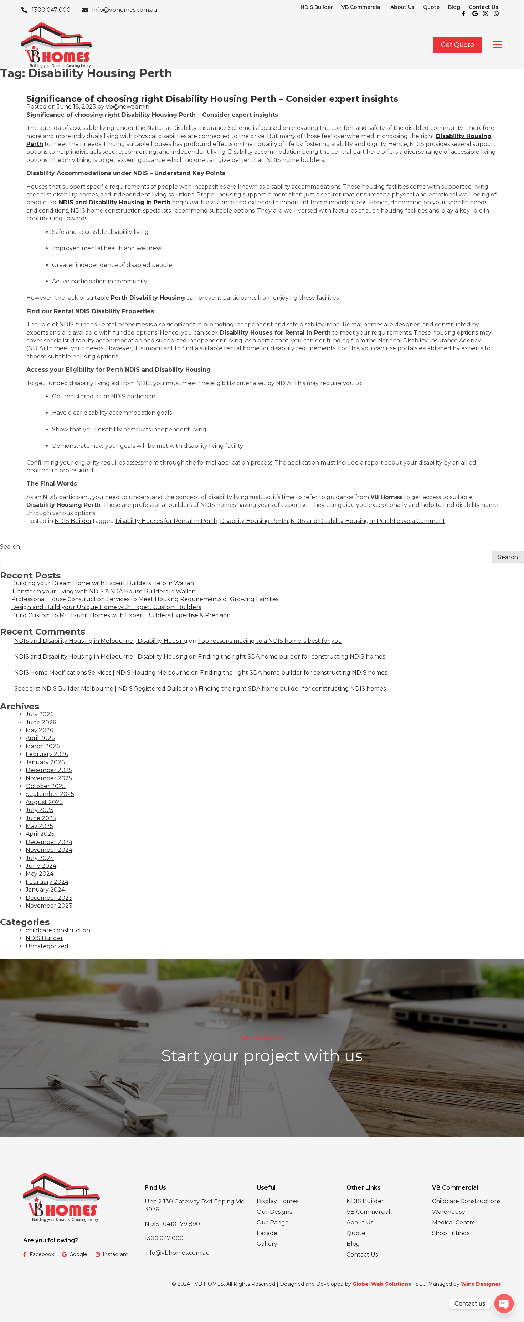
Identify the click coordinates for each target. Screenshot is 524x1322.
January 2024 (45, 889)
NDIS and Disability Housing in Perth (114, 202)
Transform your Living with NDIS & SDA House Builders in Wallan (103, 591)
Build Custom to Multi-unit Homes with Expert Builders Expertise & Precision (121, 615)
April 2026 (40, 738)
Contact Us (483, 7)
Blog (454, 7)
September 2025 (50, 794)
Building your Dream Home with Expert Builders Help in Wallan (102, 583)
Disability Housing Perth (254, 521)
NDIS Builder (316, 7)
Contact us (262, 1036)
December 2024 (49, 842)
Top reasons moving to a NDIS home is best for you (270, 641)
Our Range (273, 1222)
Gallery (267, 1243)
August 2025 (44, 802)
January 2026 (45, 762)
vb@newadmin (127, 106)
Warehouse (448, 1211)
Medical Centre (454, 1222)
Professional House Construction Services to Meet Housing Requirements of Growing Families (144, 599)
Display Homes (277, 1201)
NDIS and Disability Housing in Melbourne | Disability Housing (100, 641)
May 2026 (39, 730)
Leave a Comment (419, 521)
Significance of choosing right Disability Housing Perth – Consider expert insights (212, 99)
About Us (402, 7)
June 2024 (41, 865)
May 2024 (39, 873)
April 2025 (40, 833)
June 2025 (41, 818)
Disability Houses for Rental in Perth (166, 521)
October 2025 (46, 786)
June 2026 (41, 722)
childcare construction (58, 930)
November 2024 (49, 849)
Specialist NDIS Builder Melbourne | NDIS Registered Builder (101, 688)
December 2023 (49, 898)
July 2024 (40, 858)
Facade (267, 1233)
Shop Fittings (450, 1233)
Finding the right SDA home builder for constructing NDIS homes (291, 656)
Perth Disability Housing (148, 297)
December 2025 (49, 770)
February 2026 (47, 754)
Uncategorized (47, 946)
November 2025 (49, 778)
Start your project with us (262, 1055)
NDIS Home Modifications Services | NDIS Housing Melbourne (102, 672)
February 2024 (47, 881)
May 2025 (39, 826)
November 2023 (49, 905)
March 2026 (43, 746)
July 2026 (39, 714)
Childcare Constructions (466, 1201)
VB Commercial (361, 7)
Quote (431, 7)
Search (10, 546)
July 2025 (39, 810)
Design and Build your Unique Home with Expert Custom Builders (106, 607)
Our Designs (274, 1211)
